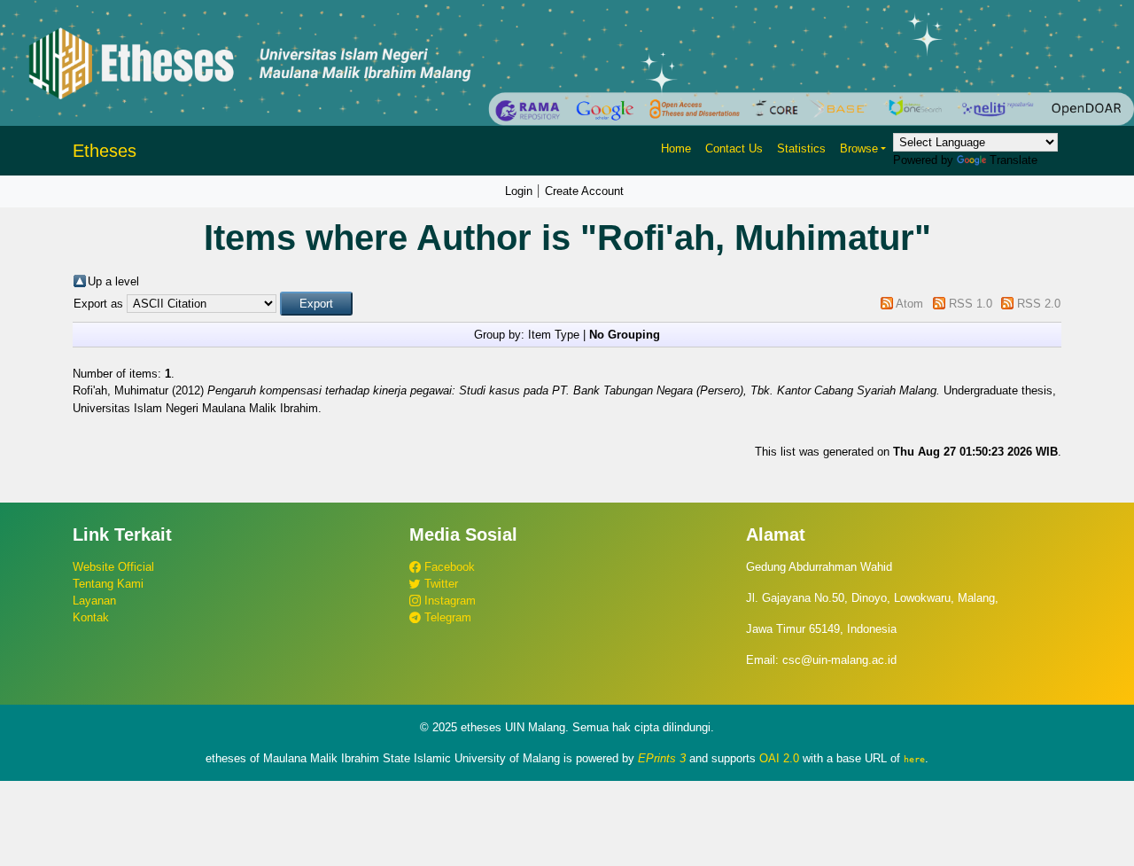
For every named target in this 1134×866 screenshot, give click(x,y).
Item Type (553, 334)
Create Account (584, 191)
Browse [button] (859, 148)
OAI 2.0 (779, 758)
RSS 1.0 (970, 303)
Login (518, 191)
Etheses (104, 150)
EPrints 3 (662, 758)
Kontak (91, 617)
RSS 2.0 (1038, 303)
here (914, 758)
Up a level (113, 281)
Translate (1013, 160)
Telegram (446, 617)
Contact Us (734, 148)
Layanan (94, 600)
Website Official (113, 566)
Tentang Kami (108, 583)
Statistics (801, 148)
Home (676, 148)
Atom (909, 303)
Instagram (448, 600)
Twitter (439, 583)
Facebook (448, 566)
